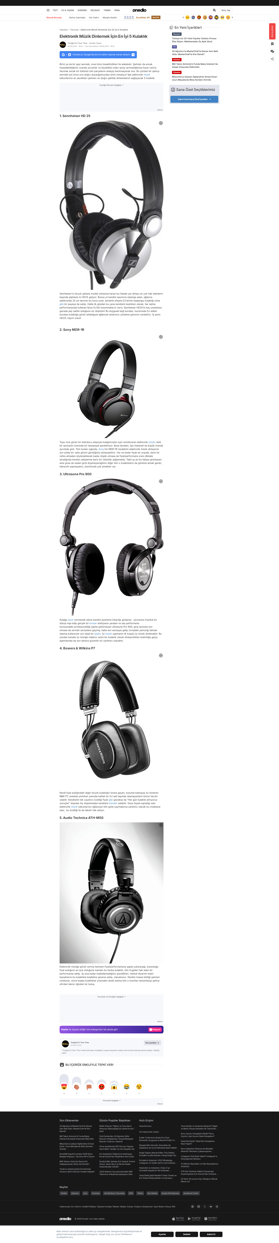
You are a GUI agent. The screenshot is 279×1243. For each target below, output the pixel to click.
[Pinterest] (216, 1206)
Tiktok (140, 1193)
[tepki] (64, 1086)
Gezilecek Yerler (191, 1193)
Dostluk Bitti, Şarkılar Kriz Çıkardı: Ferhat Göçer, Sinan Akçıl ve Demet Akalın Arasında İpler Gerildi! (117, 1164)
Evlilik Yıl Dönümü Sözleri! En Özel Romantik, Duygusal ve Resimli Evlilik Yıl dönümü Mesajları (156, 1140)
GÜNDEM (82, 10)
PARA (117, 10)
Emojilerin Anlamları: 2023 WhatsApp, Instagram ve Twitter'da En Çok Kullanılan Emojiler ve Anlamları (157, 1163)
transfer (113, 803)
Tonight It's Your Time (84, 43)
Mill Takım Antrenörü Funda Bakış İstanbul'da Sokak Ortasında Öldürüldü (195, 65)
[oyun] (216, 17)
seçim (97, 633)
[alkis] (222, 17)
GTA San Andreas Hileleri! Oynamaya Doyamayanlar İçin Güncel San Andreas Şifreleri (198, 1174)
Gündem (176, 59)
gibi (62, 304)
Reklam (116, 1206)
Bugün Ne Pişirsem (170, 1193)
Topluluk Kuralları (104, 1206)
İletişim (123, 1206)
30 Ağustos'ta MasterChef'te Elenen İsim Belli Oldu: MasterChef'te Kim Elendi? (195, 52)
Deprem (75, 1193)
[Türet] (193, 17)
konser (93, 623)
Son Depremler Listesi (149, 1132)
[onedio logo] (139, 10)
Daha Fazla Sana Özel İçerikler (193, 99)
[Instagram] (192, 1206)
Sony (101, 449)
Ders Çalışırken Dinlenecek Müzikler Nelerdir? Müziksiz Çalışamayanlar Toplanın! (197, 1151)
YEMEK (107, 10)
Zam (85, 1193)
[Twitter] (204, 1206)
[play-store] (195, 1218)
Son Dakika (152, 1193)
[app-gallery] (211, 1218)
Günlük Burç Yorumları (114, 1193)
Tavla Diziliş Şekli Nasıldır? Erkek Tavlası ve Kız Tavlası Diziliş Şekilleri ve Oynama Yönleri (158, 1178)
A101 (131, 1193)
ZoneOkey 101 (143, 17)
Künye (168, 1206)
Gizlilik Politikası (89, 1206)
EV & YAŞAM (67, 10)
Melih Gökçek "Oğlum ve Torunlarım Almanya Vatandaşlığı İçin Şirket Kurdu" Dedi (116, 1128)
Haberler (64, 29)
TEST (55, 10)
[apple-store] (179, 1218)
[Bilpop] (205, 17)
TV (174, 47)
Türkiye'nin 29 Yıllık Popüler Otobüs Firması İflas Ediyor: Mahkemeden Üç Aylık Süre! (194, 40)
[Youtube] (210, 1206)
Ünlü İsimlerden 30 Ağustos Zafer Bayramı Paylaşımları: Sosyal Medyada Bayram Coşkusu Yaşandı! (116, 1139)
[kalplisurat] (228, 17)
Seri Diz (156, 17)
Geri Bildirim (76, 1206)
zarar (70, 619)
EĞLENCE (95, 10)
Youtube (96, 1193)
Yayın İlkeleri (158, 1206)
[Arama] (214, 10)
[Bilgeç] (199, 17)
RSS (173, 1206)
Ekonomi (176, 34)
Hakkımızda (65, 1206)
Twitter (64, 1193)
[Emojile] (211, 17)
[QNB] (187, 17)
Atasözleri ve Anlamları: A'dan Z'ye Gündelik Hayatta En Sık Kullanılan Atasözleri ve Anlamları (154, 1170)
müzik (147, 74)
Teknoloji (74, 29)
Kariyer (130, 1206)
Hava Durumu (145, 1126)
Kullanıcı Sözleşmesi (143, 1206)
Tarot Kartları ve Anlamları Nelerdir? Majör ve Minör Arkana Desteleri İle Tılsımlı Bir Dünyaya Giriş (199, 1128)
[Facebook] (198, 1206)
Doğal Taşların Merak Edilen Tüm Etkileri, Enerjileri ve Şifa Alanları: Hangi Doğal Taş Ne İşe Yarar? (157, 1155)
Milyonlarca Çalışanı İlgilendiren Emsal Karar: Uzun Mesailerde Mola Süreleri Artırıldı (195, 78)
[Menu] (48, 10)
